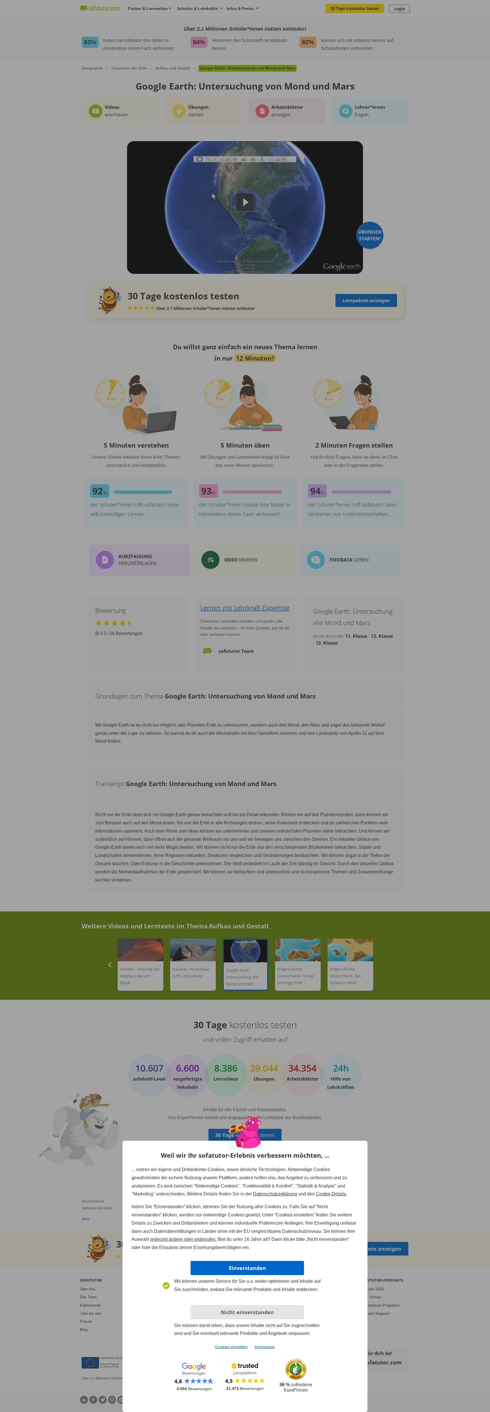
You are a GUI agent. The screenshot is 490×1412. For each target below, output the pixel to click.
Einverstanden (247, 1268)
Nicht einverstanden (247, 1312)
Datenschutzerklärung (275, 1193)
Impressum (265, 1347)
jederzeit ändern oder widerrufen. (183, 1239)
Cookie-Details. (331, 1193)
